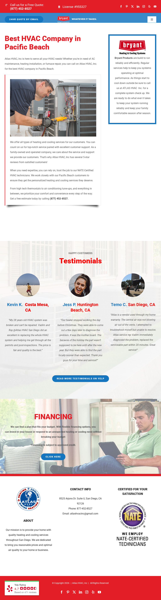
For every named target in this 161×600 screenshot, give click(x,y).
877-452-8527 (84, 508)
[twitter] (132, 6)
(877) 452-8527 (21, 9)
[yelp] (149, 6)
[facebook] (121, 6)
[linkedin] (138, 6)
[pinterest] (126, 6)
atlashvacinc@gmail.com (84, 513)
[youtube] (155, 6)
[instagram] (143, 6)
